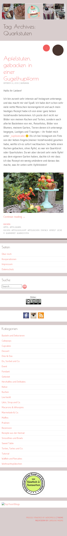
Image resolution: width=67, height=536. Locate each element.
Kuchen (6, 224)
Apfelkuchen (34, 230)
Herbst (52, 230)
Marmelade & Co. (10, 412)
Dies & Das (7, 356)
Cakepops (6, 340)
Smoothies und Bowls (12, 438)
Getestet (6, 376)
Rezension (7, 428)
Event (4, 366)
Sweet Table (8, 443)
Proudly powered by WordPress (41, 517)
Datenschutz (8, 269)
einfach (44, 230)
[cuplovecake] (33, 11)
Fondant (6, 371)
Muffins (5, 417)
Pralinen (5, 422)
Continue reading (14, 216)
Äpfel (6, 227)
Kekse (4, 386)
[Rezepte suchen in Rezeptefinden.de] (11, 504)
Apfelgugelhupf (19, 230)
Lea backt (6, 397)
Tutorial (5, 453)
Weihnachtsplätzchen (12, 463)
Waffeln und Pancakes (12, 458)
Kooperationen (9, 259)
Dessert (5, 351)
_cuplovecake (17, 135)
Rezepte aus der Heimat (13, 433)
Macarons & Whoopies (13, 407)
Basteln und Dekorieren (13, 335)
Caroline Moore (56, 520)
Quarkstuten (23, 233)
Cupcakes (6, 345)
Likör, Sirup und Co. (11, 402)
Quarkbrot (11, 233)
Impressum (7, 264)
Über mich (7, 254)
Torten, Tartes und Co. (12, 448)
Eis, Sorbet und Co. (11, 361)
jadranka (24, 83)
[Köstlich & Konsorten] (33, 493)
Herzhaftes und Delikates (14, 381)
